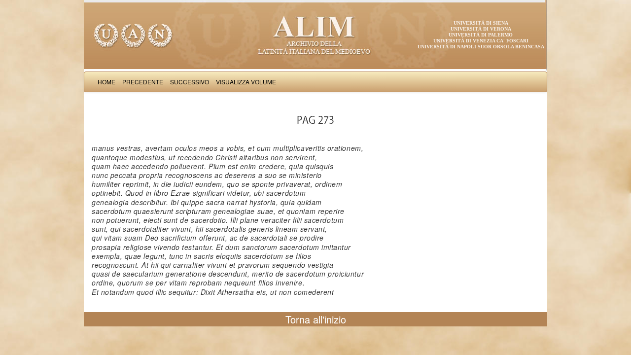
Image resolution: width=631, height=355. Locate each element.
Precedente (142, 81)
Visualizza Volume (246, 81)
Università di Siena (481, 23)
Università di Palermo (481, 34)
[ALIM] (315, 34)
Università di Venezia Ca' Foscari (480, 40)
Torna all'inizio (315, 319)
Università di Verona (481, 29)
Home (106, 81)
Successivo (189, 81)
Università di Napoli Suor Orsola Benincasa (481, 46)
